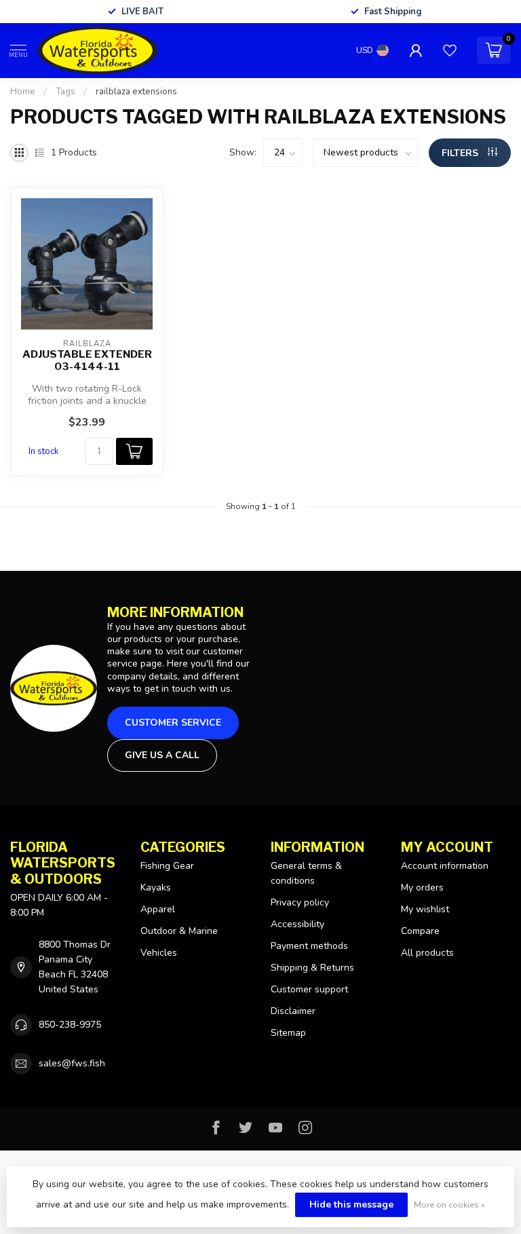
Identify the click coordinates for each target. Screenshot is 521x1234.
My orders (422, 887)
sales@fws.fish (72, 1063)
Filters (461, 153)
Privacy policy (300, 902)
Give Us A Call (162, 755)
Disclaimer (293, 1011)
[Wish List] (450, 50)
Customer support (309, 989)
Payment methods (309, 945)
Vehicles (158, 952)
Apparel (157, 909)
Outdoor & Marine (179, 930)
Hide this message (351, 1204)
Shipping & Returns (312, 967)
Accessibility (297, 924)
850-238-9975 (70, 1024)
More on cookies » (449, 1204)
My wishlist (425, 909)
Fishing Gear (167, 865)
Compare (420, 930)
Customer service (173, 722)
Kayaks (155, 887)
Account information (444, 865)
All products (427, 952)
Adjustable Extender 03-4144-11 (87, 360)
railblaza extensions (136, 92)
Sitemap (288, 1032)
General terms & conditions (306, 873)
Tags (65, 92)
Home (22, 92)
